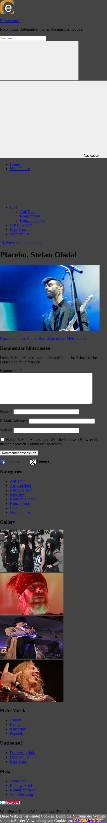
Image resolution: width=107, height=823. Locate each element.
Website (6, 430)
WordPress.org (21, 794)
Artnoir (15, 720)
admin (37, 242)
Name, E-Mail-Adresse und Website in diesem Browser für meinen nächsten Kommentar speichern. (49, 441)
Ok (75, 821)
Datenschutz (19, 234)
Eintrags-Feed (21, 785)
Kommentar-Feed (24, 790)
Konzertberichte (32, 220)
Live (13, 207)
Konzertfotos (30, 216)
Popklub (16, 733)
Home (15, 164)
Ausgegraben (20, 485)
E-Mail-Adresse (14, 421)
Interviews (18, 494)
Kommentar (11, 370)
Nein (82, 821)
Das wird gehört (22, 753)
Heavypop (18, 724)
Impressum (18, 229)
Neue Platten (20, 169)
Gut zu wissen (21, 225)
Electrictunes (10, 21)
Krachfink (18, 729)
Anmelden (18, 781)
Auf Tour (27, 211)
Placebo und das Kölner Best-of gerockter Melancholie (43, 338)
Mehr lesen (94, 821)
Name (6, 412)
